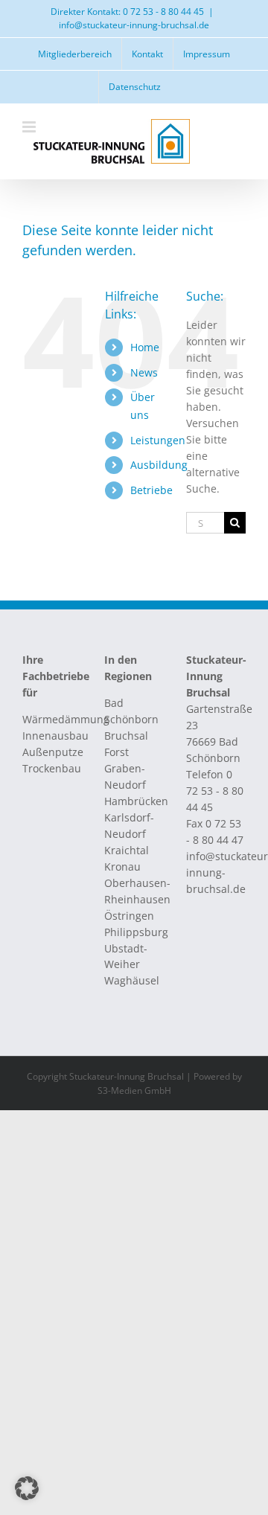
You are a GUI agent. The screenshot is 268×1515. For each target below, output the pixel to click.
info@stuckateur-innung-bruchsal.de (134, 25)
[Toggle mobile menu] (30, 127)
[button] (27, 1488)
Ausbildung (159, 465)
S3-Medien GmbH (134, 1090)
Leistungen (157, 440)
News (144, 372)
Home (144, 347)
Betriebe (151, 490)
